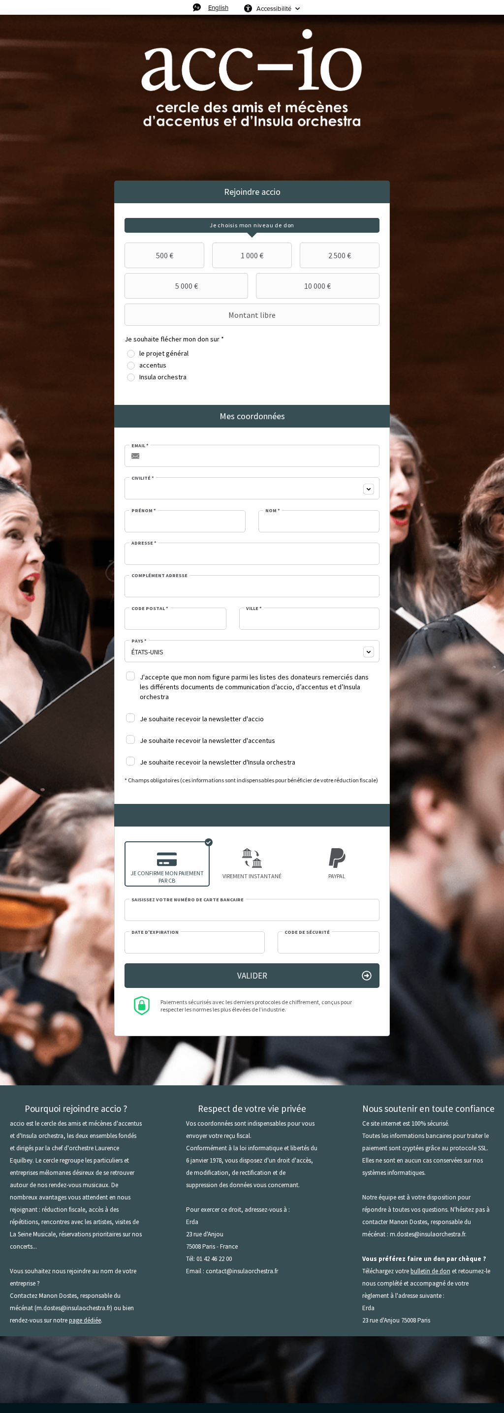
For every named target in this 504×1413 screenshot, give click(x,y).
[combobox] (252, 488)
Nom (272, 511)
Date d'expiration (155, 932)
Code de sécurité (307, 932)
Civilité (142, 478)
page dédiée (85, 1320)
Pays (139, 641)
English (218, 7)
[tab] (252, 225)
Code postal (149, 609)
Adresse (144, 543)
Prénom (143, 511)
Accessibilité (273, 8)
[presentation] (252, 225)
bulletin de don (430, 1271)
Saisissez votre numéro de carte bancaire (187, 900)
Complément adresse (159, 576)
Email (140, 446)
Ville (254, 609)
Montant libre (252, 315)
